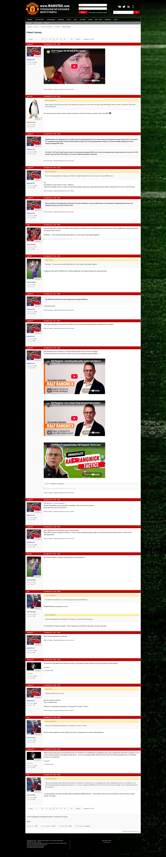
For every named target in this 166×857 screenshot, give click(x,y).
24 (42, 39)
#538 (58, 717)
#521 (59, 44)
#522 (59, 96)
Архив (90, 19)
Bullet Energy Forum (134, 831)
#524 (59, 167)
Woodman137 (30, 659)
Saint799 (29, 256)
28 (57, 39)
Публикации (51, 19)
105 (71, 39)
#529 (58, 320)
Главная (29, 19)
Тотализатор (39, 19)
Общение (108, 19)
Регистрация (92, 12)
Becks (29, 821)
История (82, 19)
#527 (58, 256)
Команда (61, 19)
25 (46, 39)
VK (119, 6)
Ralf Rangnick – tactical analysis (54, 503)
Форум (47, 23)
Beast (28, 224)
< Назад (30, 39)
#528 (58, 293)
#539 (58, 749)
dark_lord (29, 96)
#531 (59, 499)
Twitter (124, 6)
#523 (59, 133)
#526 (59, 224)
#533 (59, 553)
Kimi (28, 591)
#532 (59, 526)
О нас (115, 19)
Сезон (69, 19)
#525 (58, 197)
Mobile (133, 6)
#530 (59, 347)
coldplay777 (30, 44)
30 (64, 39)
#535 (58, 632)
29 (60, 39)
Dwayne (47, 483)
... (39, 39)
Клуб (75, 19)
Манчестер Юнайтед (46, 26)
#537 (59, 685)
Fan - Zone (98, 19)
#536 (59, 659)
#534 (59, 591)
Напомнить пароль (102, 12)
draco (50, 483)
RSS (128, 6)
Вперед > (78, 39)
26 (50, 39)
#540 (58, 774)
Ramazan (87, 826)
